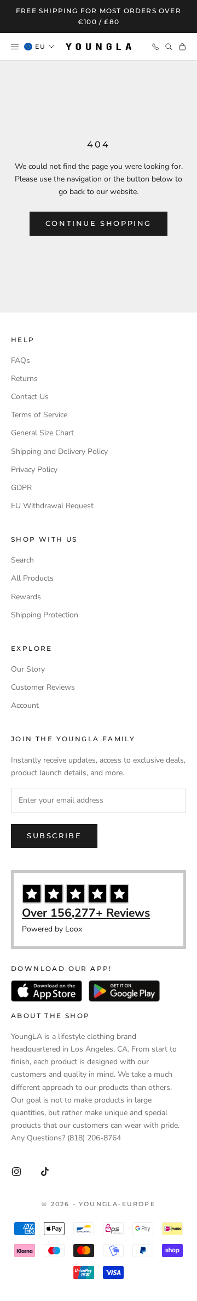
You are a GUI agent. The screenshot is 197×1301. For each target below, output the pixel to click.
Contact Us (30, 396)
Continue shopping (98, 223)
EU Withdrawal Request (52, 506)
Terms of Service (39, 415)
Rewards (26, 597)
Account (25, 705)
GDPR (21, 487)
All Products (32, 578)
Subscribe (54, 835)
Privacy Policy (34, 469)
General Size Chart (42, 433)
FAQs (20, 360)
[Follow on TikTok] (44, 1171)
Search (22, 560)
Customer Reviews (43, 687)
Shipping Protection (44, 615)
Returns (24, 378)
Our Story (28, 669)
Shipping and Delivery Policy (59, 451)
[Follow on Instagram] (16, 1171)
